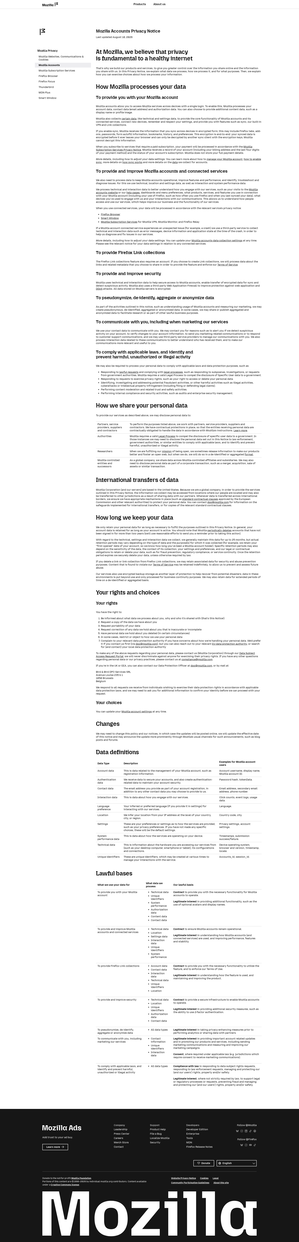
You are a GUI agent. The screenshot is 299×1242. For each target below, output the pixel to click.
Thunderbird (46, 87)
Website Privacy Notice (183, 1178)
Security (155, 1142)
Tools (189, 1138)
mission (167, 451)
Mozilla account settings (136, 711)
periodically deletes (219, 530)
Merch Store (121, 1142)
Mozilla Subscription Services (119, 221)
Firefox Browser (110, 214)
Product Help (158, 1129)
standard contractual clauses (200, 499)
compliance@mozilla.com (197, 659)
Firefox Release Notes (199, 1146)
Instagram (242, 1131)
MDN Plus (44, 92)
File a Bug (156, 1133)
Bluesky (237, 1131)
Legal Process (166, 436)
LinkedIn (246, 1131)
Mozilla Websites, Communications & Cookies (61, 58)
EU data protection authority (229, 643)
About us (159, 4)
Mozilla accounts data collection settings (217, 240)
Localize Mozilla (159, 1138)
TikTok (250, 1131)
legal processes (173, 372)
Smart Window (110, 218)
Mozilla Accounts (49, 65)
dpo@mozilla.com (218, 502)
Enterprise (192, 1133)
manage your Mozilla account (224, 159)
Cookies (204, 1178)
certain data (129, 118)
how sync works (132, 162)
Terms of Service (227, 264)
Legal (216, 1178)
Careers (118, 1138)
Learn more (240, 430)
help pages (133, 192)
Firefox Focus (47, 81)
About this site (221, 1182)
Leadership (120, 1129)
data (175, 162)
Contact (119, 1146)
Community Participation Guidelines (190, 1182)
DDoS (99, 288)
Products (139, 4)
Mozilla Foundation (81, 1178)
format (249, 454)
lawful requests (128, 372)
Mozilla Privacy (47, 50)
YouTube (250, 1145)
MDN (189, 1142)
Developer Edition (197, 1129)
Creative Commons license (65, 1184)
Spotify (255, 1131)
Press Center (121, 1133)
